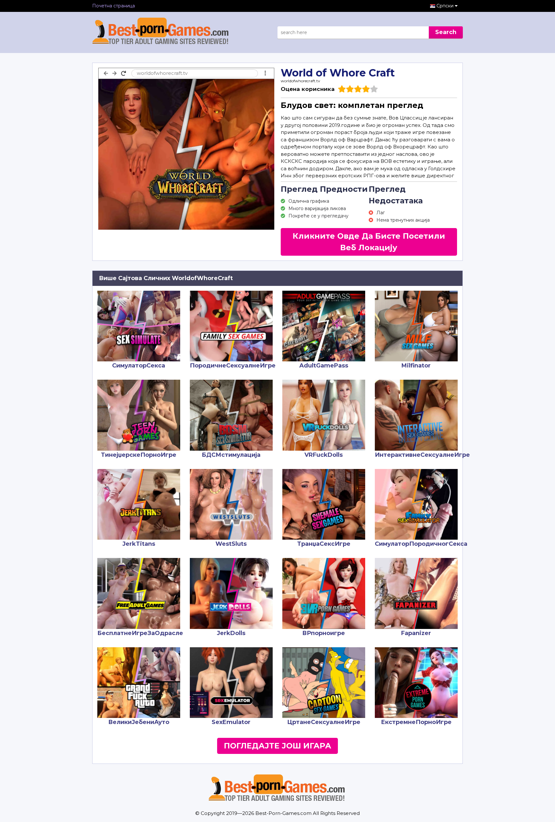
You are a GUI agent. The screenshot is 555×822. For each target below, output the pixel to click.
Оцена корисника (308, 89)
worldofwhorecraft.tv (300, 80)
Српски (445, 6)
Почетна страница (113, 6)
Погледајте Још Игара (277, 745)
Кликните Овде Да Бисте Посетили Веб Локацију (369, 241)
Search (445, 32)
